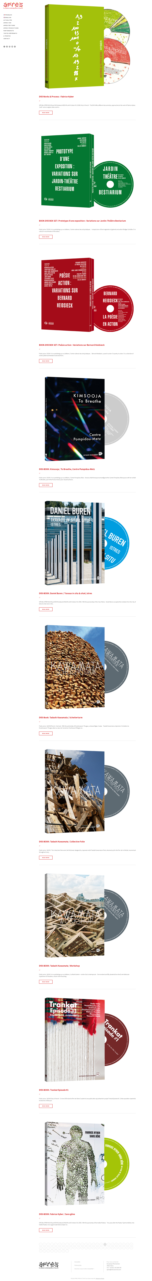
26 (44, 1247)
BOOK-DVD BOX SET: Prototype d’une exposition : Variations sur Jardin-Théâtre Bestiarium (82, 220)
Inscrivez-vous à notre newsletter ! (84, 1269)
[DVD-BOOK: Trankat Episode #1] (87, 1039)
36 (82, 1247)
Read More (45, 112)
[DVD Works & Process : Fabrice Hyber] (87, 46)
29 (56, 1247)
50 (40, 1251)
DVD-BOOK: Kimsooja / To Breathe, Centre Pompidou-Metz (67, 469)
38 (90, 1247)
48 (127, 1247)
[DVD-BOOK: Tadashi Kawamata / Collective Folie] (87, 791)
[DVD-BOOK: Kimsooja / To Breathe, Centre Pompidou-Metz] (87, 419)
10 (78, 1244)
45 (116, 1247)
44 (112, 1247)
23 (127, 1244)
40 (97, 1247)
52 (48, 1251)
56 (63, 1251)
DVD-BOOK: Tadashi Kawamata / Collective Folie (62, 841)
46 (120, 1247)
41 (101, 1247)
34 (74, 1247)
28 (52, 1247)
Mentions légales (100, 1278)
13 (90, 1244)
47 (124, 1247)
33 (71, 1247)
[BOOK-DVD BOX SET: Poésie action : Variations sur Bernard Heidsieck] (87, 294)
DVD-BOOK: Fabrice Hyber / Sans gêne (57, 1214)
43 (109, 1247)
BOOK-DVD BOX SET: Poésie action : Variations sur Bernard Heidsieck (71, 345)
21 (120, 1244)
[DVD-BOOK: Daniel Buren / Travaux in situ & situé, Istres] (87, 543)
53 (52, 1251)
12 (86, 1244)
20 (116, 1244)
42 (105, 1247)
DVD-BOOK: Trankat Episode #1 (53, 1090)
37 (86, 1247)
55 (59, 1251)
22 (124, 1244)
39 (93, 1247)
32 (67, 1247)
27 (48, 1247)
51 (44, 1251)
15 (97, 1244)
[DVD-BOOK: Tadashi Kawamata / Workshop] (87, 915)
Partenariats (78, 1265)
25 (40, 1247)
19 (112, 1244)
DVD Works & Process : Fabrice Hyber (56, 96)
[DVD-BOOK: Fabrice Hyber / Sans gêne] (87, 1164)
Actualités (77, 1262)
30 (59, 1247)
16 (101, 1244)
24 (131, 1244)
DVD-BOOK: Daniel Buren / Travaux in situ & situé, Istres (65, 593)
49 (131, 1247)
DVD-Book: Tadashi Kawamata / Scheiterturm (61, 717)
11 (82, 1244)
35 (78, 1247)
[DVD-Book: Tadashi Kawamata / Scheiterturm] (87, 667)
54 (56, 1251)
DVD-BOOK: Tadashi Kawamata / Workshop (59, 965)
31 (63, 1247)
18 (109, 1244)
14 (93, 1244)
